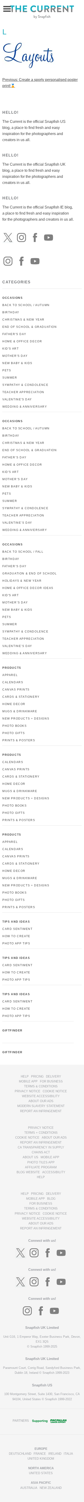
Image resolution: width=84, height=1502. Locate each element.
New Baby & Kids (17, 363)
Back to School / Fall (23, 551)
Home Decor (13, 704)
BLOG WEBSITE (28, 1172)
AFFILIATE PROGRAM (41, 1167)
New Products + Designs (25, 718)
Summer (9, 377)
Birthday (10, 312)
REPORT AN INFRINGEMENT (41, 1111)
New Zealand (51, 1488)
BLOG (51, 1198)
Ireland (54, 1453)
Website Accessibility (41, 1096)
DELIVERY (53, 1076)
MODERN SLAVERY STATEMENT (41, 1106)
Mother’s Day (15, 479)
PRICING (37, 1076)
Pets (6, 370)
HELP (25, 1076)
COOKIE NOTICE (55, 1091)
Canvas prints (16, 769)
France (40, 1453)
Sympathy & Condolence (25, 385)
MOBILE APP (28, 1081)
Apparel (10, 675)
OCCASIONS (12, 298)
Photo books (14, 805)
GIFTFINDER (12, 1030)
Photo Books (14, 725)
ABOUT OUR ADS (40, 1101)
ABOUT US (30, 1157)
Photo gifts (13, 813)
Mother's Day (15, 356)
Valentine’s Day (17, 522)
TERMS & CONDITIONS (41, 1086)
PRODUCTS (11, 667)
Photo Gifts (13, 733)
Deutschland (20, 1453)
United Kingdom (41, 1458)
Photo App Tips (16, 943)
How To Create (16, 936)
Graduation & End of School (29, 573)
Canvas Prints (16, 689)
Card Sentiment (17, 929)
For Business (51, 1081)
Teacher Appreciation (23, 392)
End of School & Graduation (29, 327)
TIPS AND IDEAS (16, 921)
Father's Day (14, 334)
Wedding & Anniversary (24, 406)
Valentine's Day (17, 399)
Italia (68, 1453)
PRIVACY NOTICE (27, 1091)
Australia (28, 1488)
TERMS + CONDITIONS (41, 1132)
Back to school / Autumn (26, 428)
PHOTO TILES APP (41, 1162)
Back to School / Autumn (26, 305)
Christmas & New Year (23, 319)
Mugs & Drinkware (19, 711)
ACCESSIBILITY (53, 1172)
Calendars (12, 682)
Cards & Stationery (21, 696)
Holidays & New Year (22, 580)
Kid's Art (10, 348)
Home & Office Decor (22, 341)
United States (41, 1473)
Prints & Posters (18, 740)
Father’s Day (14, 457)
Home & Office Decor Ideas (27, 588)
